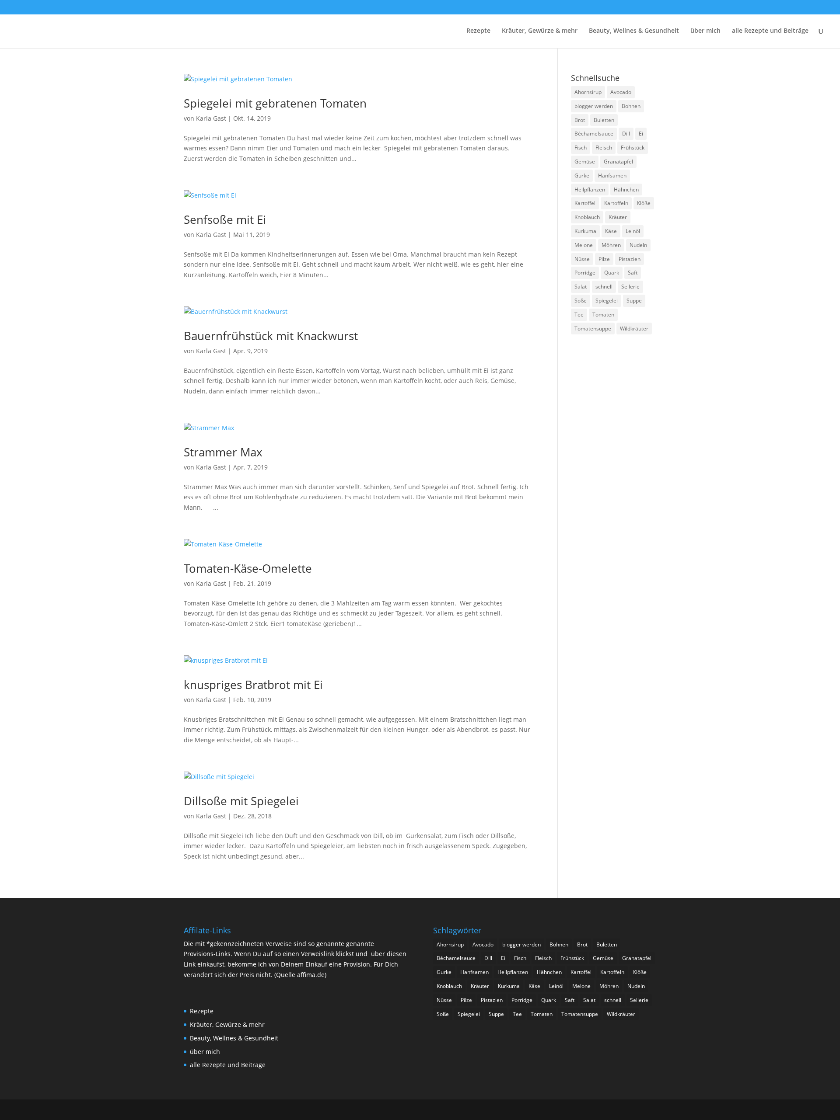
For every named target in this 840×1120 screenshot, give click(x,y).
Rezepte (478, 31)
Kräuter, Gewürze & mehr (540, 31)
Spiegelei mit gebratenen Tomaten (275, 103)
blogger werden (593, 106)
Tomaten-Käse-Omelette (248, 568)
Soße (580, 300)
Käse (611, 231)
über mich (705, 31)
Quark (611, 272)
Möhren (611, 245)
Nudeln (638, 245)
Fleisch (603, 147)
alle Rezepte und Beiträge (770, 31)
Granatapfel (618, 161)
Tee (579, 314)
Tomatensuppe (592, 328)
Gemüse (584, 161)
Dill (626, 133)
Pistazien (629, 259)
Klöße (644, 203)
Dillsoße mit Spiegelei (241, 801)
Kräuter (618, 217)
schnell (603, 286)
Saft (632, 272)
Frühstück (632, 147)
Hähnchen (626, 189)
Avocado (620, 92)
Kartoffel (584, 203)
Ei (641, 133)
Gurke (581, 175)
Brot (579, 120)
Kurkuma (585, 231)
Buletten (604, 120)
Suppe (634, 300)
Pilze (604, 259)
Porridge (584, 272)
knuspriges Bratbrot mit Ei (253, 684)
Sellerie (630, 286)
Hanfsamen (612, 175)
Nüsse (582, 259)
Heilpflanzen (589, 189)
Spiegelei (606, 300)
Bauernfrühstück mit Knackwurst (271, 336)
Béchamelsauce (593, 133)
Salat (580, 286)
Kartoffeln (616, 203)
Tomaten (603, 314)
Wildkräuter (634, 328)
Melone (583, 245)
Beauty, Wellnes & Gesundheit (634, 31)
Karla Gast (211, 118)
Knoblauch (587, 217)
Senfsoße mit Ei (225, 219)
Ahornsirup (588, 92)
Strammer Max (223, 452)
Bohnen (631, 106)
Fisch (580, 147)
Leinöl (633, 231)
